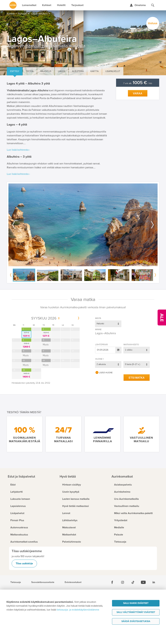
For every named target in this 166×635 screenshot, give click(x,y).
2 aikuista (101, 364)
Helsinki (100, 323)
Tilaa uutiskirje (24, 563)
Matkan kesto (131, 344)
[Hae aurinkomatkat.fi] (153, 5)
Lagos (61, 71)
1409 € (26, 375)
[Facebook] (112, 582)
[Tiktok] (132, 582)
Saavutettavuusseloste (42, 582)
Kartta (94, 71)
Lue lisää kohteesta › (18, 149)
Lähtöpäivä (101, 344)
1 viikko (128, 350)
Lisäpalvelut (112, 71)
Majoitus (45, 71)
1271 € (46, 334)
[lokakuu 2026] (78, 318)
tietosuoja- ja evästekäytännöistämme (78, 609)
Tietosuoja (15, 582)
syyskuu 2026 (43, 318)
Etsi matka (137, 377)
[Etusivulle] (13, 5)
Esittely (14, 71)
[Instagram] (122, 582)
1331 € (26, 334)
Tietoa (30, 71)
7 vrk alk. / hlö (137, 83)
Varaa (137, 93)
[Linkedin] (153, 582)
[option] (83, 224)
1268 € (26, 345)
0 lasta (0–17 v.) (132, 364)
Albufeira (78, 71)
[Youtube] (143, 582)
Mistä (98, 318)
